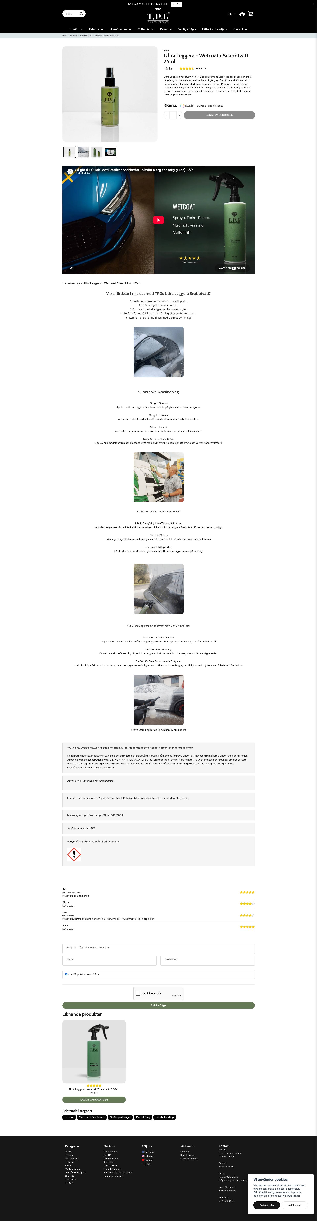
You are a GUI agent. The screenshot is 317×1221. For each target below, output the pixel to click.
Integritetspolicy (112, 1169)
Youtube (148, 1160)
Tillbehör (144, 29)
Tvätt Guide (71, 1179)
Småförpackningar (120, 1117)
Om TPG (69, 1176)
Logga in (184, 1151)
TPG (166, 50)
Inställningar (295, 1205)
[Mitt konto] (242, 13)
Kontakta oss (110, 1151)
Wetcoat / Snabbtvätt (92, 1117)
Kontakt (238, 29)
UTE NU (176, 4)
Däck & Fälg (143, 1117)
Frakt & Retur (111, 1165)
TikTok (147, 1164)
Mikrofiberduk (118, 29)
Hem (64, 35)
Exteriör (94, 29)
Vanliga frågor (187, 29)
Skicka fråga (158, 1005)
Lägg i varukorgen (94, 1100)
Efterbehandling (165, 1117)
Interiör (74, 29)
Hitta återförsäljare (214, 29)
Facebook (149, 1152)
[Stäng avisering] (313, 4)
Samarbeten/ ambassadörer (118, 1172)
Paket (164, 29)
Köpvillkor (109, 1162)
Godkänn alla (267, 1205)
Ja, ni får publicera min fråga (83, 974)
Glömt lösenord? (189, 1158)
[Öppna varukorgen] (250, 13)
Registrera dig (187, 1155)
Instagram (149, 1156)
